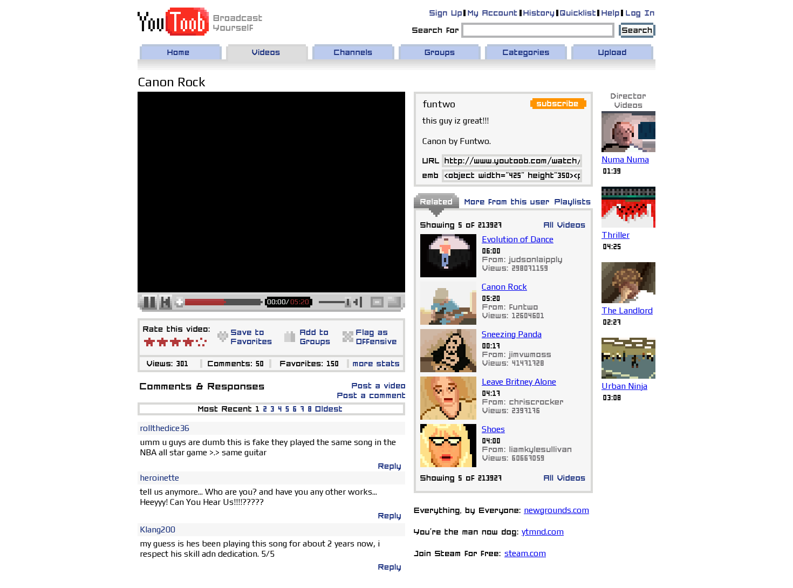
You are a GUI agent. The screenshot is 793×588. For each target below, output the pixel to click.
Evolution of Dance (517, 239)
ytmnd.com (543, 532)
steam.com (525, 553)
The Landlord (627, 310)
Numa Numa (625, 159)
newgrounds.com (556, 510)
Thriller (615, 235)
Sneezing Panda (512, 334)
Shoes (493, 429)
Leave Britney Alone (519, 382)
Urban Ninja (624, 386)
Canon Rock (504, 287)
